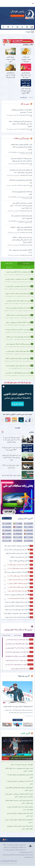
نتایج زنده (17, 428)
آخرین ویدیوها (24, 675)
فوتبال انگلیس (19, 530)
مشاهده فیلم (11, 720)
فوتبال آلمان (29, 534)
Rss (6, 839)
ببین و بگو (25, 103)
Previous (4, 691)
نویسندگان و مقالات (21, 138)
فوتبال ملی (30, 523)
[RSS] (32, 104)
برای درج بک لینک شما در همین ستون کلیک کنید (17, 382)
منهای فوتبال (19, 534)
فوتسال (20, 523)
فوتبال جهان (8, 527)
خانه (33, 3)
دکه (10, 540)
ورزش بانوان (8, 537)
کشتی (20, 537)
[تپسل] (3, 40)
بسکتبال (9, 534)
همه (10, 518)
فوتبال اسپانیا (29, 530)
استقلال (30, 527)
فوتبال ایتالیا (8, 530)
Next (31, 691)
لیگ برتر (9, 523)
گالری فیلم (19, 540)
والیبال (31, 537)
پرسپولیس (19, 527)
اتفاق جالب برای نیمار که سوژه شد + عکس (22, 765)
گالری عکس (29, 540)
